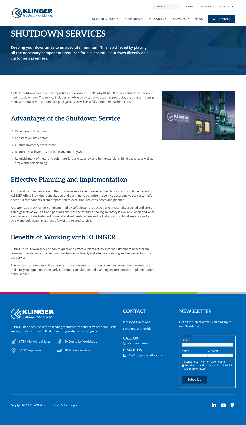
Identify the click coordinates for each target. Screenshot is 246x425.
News (199, 19)
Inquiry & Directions (136, 322)
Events (190, 6)
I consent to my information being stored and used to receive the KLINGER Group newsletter (208, 365)
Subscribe (194, 380)
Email (186, 340)
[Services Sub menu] (187, 18)
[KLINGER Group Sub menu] (116, 18)
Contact (224, 19)
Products (156, 19)
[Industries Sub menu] (142, 18)
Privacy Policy (59, 405)
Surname (212, 350)
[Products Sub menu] (166, 18)
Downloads (207, 6)
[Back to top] (234, 415)
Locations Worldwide (137, 329)
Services (179, 19)
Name (185, 350)
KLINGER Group (103, 19)
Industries (132, 19)
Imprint (74, 405)
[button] (226, 6)
